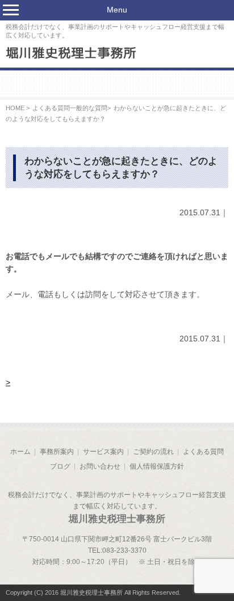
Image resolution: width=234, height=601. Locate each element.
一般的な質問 (88, 108)
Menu (117, 9)
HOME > (18, 108)
